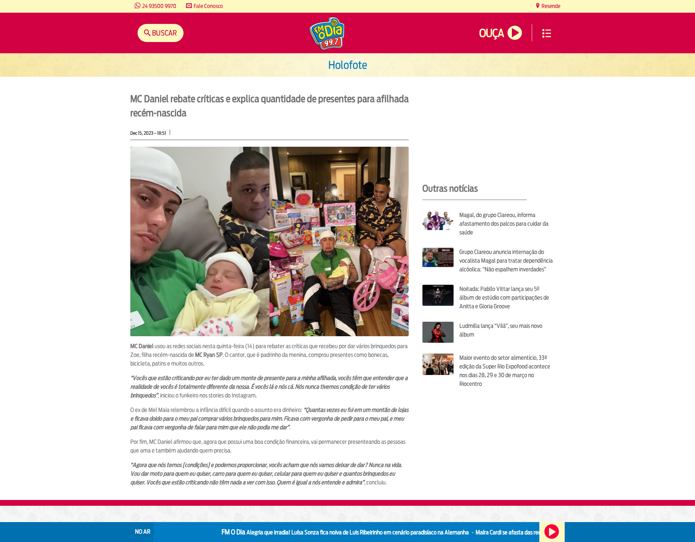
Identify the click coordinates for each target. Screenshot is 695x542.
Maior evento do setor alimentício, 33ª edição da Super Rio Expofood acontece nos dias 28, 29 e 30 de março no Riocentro (504, 370)
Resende (550, 6)
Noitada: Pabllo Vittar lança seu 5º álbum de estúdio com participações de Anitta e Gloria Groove (504, 297)
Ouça (491, 33)
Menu (546, 33)
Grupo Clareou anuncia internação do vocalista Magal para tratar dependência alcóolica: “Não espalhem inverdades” (506, 261)
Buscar (164, 33)
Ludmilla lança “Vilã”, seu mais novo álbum (500, 330)
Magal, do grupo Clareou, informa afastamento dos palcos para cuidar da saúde (503, 224)
